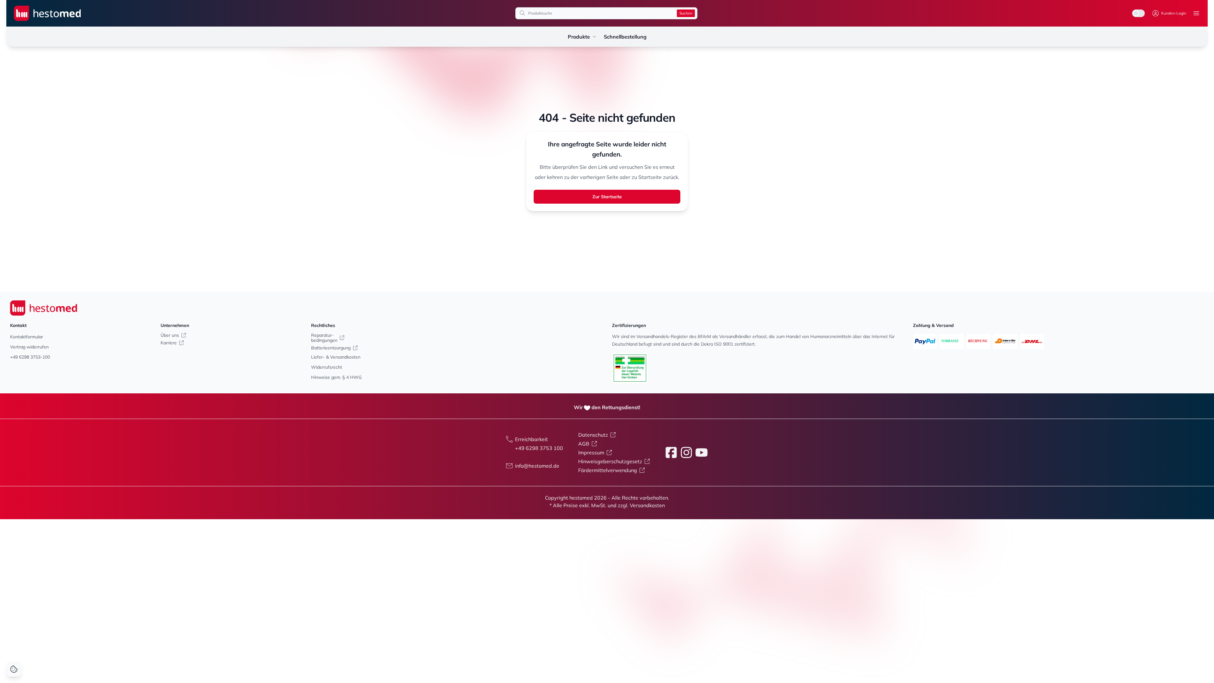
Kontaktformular (26, 337)
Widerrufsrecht (326, 367)
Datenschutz (593, 435)
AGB (583, 443)
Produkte (579, 37)
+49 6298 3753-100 (30, 357)
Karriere (169, 342)
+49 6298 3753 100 (539, 448)
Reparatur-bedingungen (324, 338)
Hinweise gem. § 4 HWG (336, 377)
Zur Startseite (607, 197)
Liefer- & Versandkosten (335, 357)
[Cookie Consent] (13, 669)
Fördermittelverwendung (607, 470)
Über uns (170, 335)
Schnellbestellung (625, 37)
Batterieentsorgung (331, 347)
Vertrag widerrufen (29, 347)
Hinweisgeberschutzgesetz (610, 461)
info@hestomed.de (537, 466)
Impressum (591, 452)
